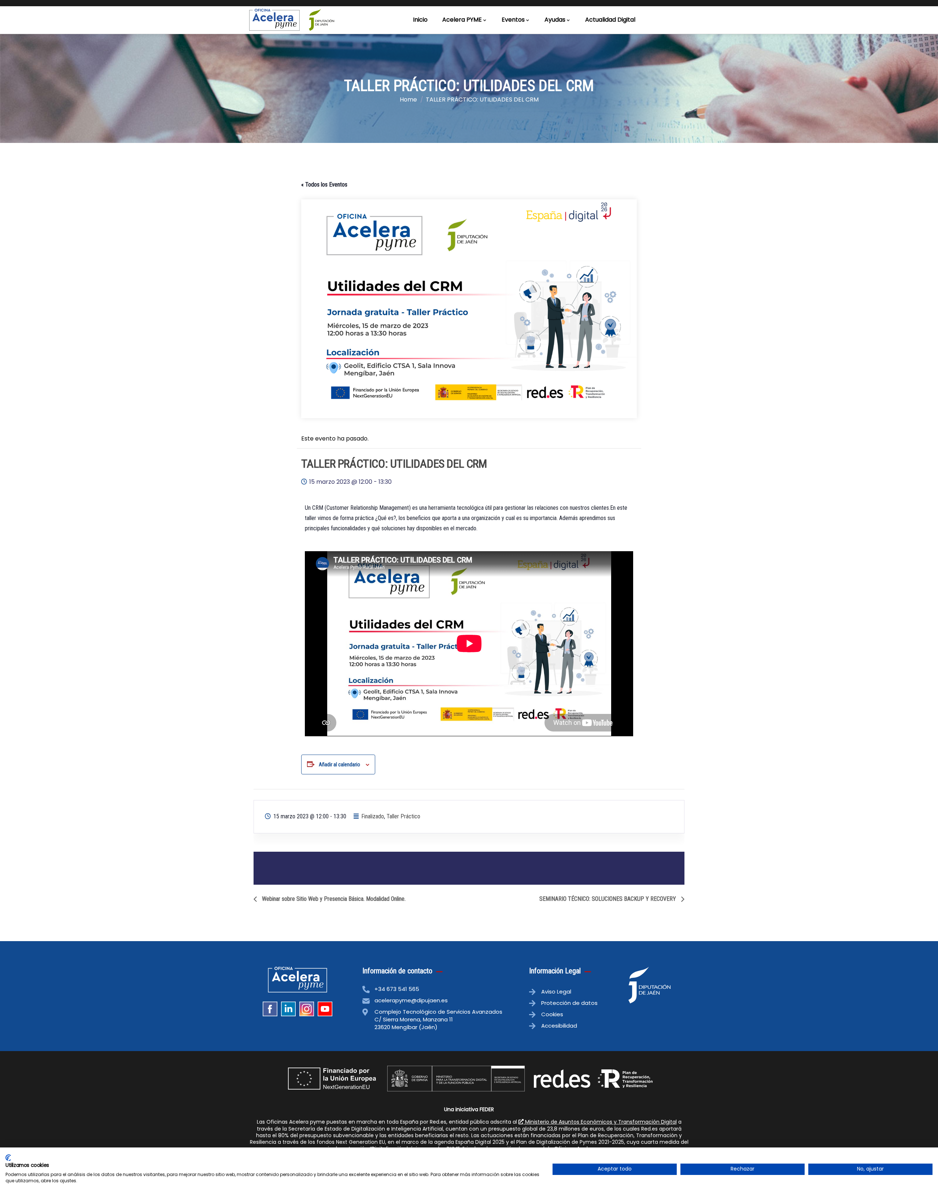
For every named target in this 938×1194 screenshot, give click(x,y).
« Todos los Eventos (324, 184)
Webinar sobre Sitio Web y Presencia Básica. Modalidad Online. (333, 898)
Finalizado (372, 816)
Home (408, 99)
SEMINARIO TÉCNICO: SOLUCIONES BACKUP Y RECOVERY (608, 898)
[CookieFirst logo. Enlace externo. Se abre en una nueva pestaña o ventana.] (8, 1157)
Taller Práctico (403, 816)
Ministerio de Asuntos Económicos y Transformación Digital (600, 1121)
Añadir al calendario (339, 764)
